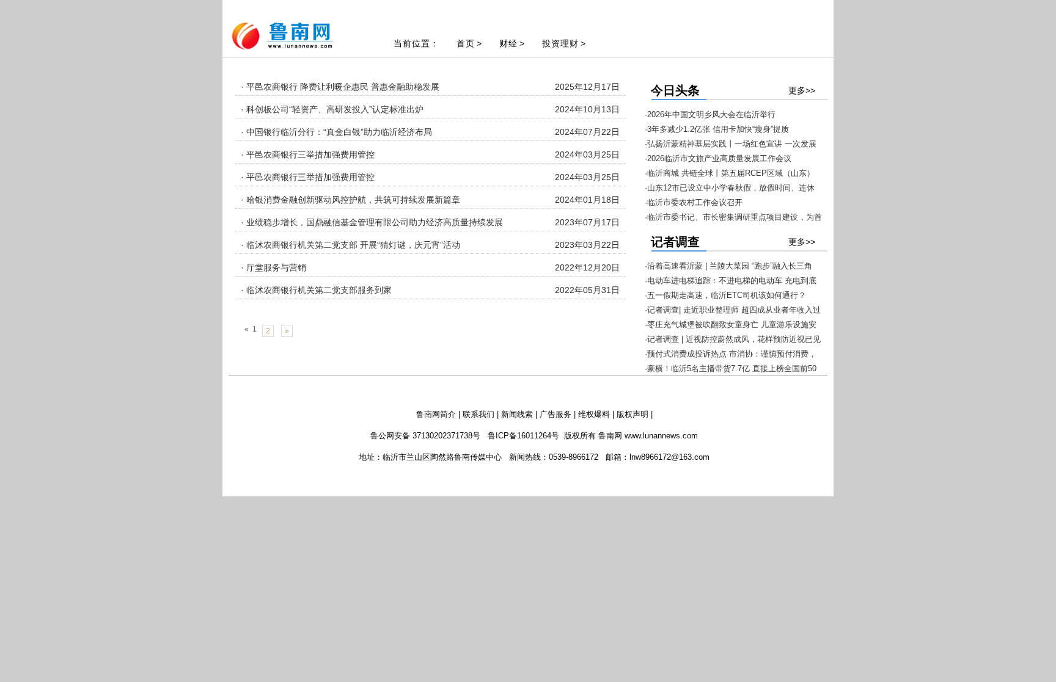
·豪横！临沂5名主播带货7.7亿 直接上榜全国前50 (730, 368)
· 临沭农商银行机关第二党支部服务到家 (316, 290)
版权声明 (632, 414)
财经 (508, 43)
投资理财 (560, 43)
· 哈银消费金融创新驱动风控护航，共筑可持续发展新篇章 (350, 200)
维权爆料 (594, 414)
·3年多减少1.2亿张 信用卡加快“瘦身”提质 (717, 129)
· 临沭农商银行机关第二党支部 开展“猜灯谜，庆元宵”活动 (350, 245)
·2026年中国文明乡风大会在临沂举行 (710, 114)
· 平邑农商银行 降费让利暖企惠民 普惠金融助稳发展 (340, 87)
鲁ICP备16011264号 (523, 435)
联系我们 (478, 414)
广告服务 (555, 414)
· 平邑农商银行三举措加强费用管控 (308, 154)
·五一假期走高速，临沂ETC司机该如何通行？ (725, 295)
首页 (466, 43)
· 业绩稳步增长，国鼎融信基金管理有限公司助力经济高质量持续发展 (372, 222)
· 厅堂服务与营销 (273, 267)
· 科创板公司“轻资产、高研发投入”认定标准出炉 (332, 109)
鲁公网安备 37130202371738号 (425, 435)
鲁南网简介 (436, 414)
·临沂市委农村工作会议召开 (694, 202)
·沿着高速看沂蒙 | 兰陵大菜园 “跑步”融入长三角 (728, 265)
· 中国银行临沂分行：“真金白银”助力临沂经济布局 (336, 132)
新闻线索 (517, 414)
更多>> (801, 90)
